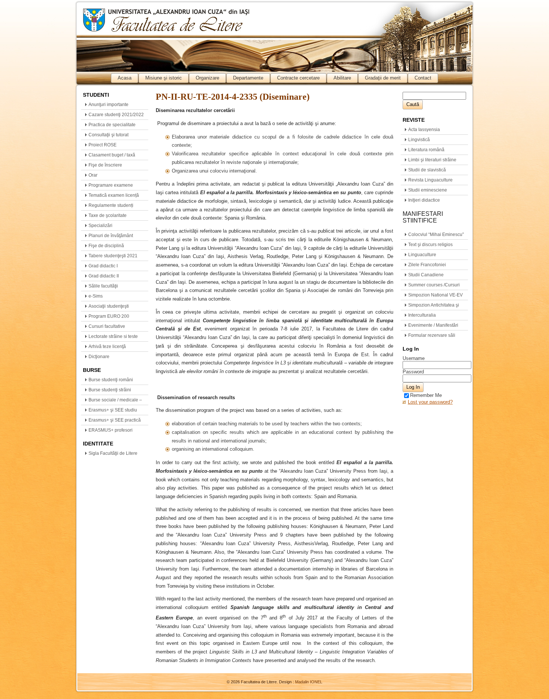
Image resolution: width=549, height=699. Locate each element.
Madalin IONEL (308, 682)
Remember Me (426, 395)
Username (414, 358)
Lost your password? (430, 402)
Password (413, 372)
